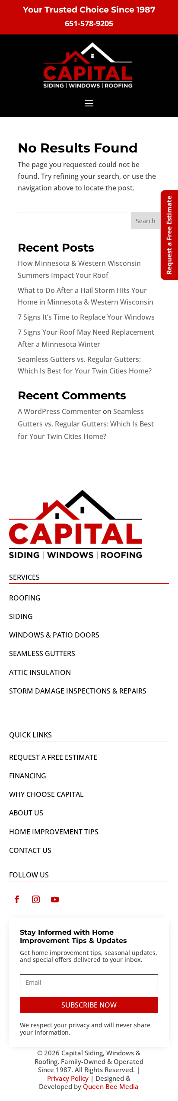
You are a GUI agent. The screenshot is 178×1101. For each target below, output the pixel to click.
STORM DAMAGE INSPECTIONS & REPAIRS (77, 691)
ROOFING (25, 598)
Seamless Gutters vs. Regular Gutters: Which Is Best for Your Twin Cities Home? (86, 424)
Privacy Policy (68, 1078)
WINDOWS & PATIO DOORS (54, 635)
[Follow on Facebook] (17, 899)
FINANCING (27, 776)
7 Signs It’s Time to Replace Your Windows (86, 317)
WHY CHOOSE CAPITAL (46, 794)
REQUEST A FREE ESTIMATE (53, 757)
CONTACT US (30, 850)
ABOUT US (26, 813)
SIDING (21, 616)
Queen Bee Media (111, 1086)
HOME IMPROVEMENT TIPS (54, 832)
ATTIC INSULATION (40, 672)
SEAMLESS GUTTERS (42, 653)
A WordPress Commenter (59, 411)
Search (146, 221)
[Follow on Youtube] (55, 899)
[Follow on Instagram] (36, 899)
